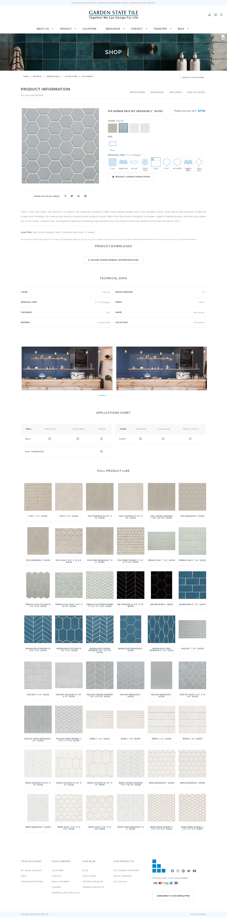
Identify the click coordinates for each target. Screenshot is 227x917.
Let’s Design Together (126, 870)
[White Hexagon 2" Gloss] (134, 128)
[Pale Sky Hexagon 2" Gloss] (123, 127)
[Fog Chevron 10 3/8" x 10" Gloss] (123, 162)
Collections (71, 76)
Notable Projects (93, 882)
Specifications (137, 92)
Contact (137, 29)
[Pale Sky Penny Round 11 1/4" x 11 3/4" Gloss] (145, 162)
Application (175, 92)
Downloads (157, 92)
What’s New (89, 876)
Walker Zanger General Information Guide (115, 260)
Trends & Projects (93, 887)
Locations (90, 29)
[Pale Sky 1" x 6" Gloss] (112, 162)
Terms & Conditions (198, 914)
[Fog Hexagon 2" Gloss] (112, 128)
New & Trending (123, 876)
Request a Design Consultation (133, 177)
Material (37, 76)
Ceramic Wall (53, 76)
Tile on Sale (120, 882)
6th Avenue (87, 76)
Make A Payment (60, 882)
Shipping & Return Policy (66, 893)
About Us (43, 29)
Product (66, 29)
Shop (23, 876)
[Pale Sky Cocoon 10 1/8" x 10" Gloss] (134, 162)
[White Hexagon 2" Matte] (145, 128)
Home (26, 76)
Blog (181, 29)
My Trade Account (31, 870)
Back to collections (193, 77)
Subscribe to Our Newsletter (173, 896)
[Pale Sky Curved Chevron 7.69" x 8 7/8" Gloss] (188, 162)
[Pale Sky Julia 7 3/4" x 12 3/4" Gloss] (199, 162)
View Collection (196, 92)
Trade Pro (160, 29)
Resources (113, 29)
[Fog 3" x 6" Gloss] (112, 143)
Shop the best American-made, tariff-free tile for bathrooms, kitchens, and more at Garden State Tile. (113, 3)
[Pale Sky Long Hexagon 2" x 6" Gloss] (166, 162)
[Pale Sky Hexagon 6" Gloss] (177, 162)
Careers (56, 887)
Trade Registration (32, 882)
